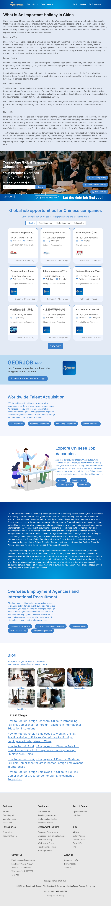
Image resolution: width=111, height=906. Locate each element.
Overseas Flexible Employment (51, 836)
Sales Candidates (45, 823)
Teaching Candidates (47, 815)
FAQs (75, 847)
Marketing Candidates (47, 819)
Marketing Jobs (9, 819)
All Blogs (76, 832)
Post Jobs (7, 832)
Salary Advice (79, 836)
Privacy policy (70, 864)
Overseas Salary (45, 840)
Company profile (71, 860)
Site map (68, 867)
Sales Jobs (7, 823)
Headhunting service (47, 847)
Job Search (78, 815)
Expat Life (77, 843)
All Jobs (6, 812)
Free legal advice (45, 851)
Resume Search (10, 836)
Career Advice (79, 840)
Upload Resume (80, 812)
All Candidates (44, 812)
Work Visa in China (46, 843)
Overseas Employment (48, 832)
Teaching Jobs (9, 815)
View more (55, 346)
